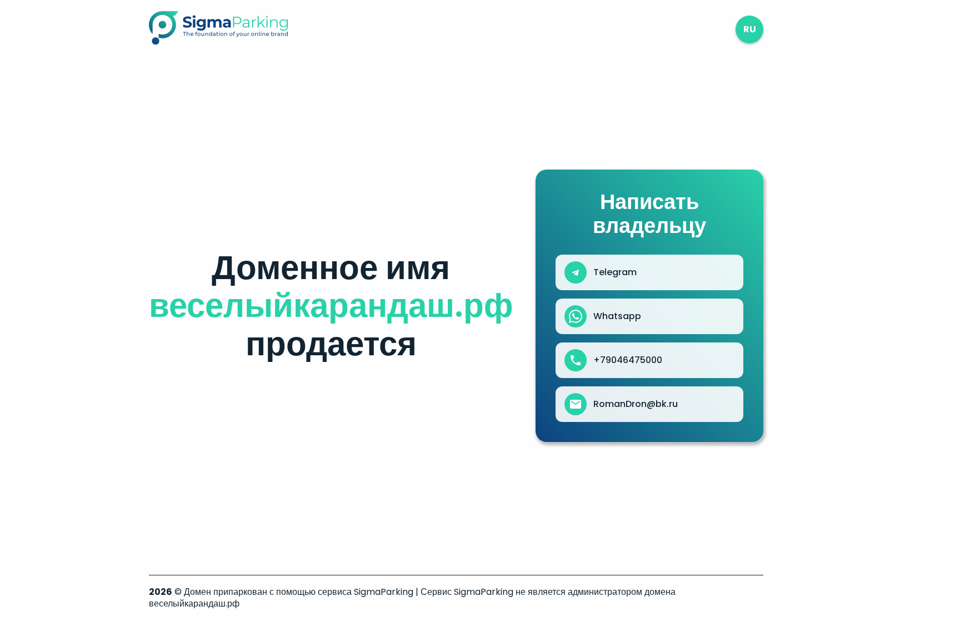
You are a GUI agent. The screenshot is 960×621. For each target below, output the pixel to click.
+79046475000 (627, 360)
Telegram (615, 272)
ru (749, 29)
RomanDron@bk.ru (635, 404)
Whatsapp (617, 316)
